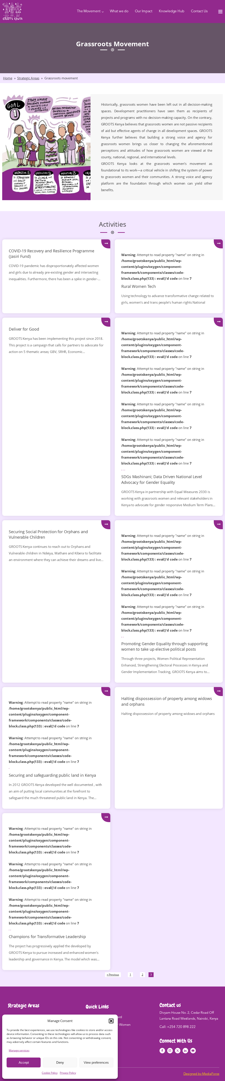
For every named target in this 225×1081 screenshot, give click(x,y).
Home (7, 78)
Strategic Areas (28, 78)
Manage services (19, 1050)
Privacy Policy (68, 1073)
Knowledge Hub (171, 11)
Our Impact (143, 11)
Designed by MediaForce (201, 1074)
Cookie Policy (50, 1073)
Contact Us (199, 11)
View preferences (96, 1062)
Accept (24, 1062)
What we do (119, 11)
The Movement (88, 11)
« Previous (113, 974)
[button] (111, 1021)
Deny (60, 1062)
